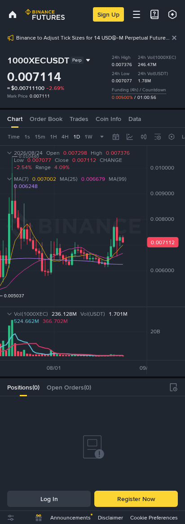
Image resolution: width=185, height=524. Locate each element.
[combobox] (143, 136)
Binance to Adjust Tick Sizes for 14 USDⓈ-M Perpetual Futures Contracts (93, 37)
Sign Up (108, 14)
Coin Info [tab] (108, 119)
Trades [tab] (79, 119)
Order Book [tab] (46, 119)
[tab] (23, 387)
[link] (12, 14)
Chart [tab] (14, 119)
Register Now (136, 499)
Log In (49, 499)
